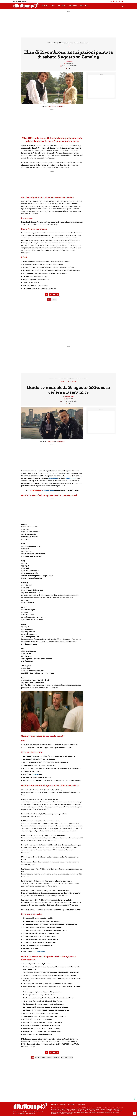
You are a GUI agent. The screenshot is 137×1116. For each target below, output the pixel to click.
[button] (122, 6)
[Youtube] (122, 1)
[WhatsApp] (119, 1)
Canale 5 (54, 299)
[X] (116, 1)
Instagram (60, 106)
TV (55, 42)
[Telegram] (113, 1)
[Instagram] (110, 1)
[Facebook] (108, 1)
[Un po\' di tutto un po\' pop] (26, 6)
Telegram (50, 106)
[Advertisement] (68, 23)
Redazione (69, 61)
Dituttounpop (50, 42)
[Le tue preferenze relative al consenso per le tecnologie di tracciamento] (134, 1113)
